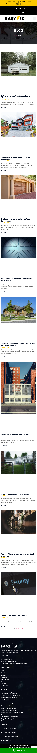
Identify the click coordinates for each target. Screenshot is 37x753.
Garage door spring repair (9, 708)
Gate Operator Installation (9, 697)
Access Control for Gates (9, 693)
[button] (34, 18)
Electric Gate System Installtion (11, 695)
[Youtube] (23, 8)
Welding (3, 721)
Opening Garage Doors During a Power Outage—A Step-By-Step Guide (18, 344)
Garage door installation (8, 704)
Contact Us (4, 686)
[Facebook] (12, 8)
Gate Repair (4, 699)
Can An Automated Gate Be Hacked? (14, 616)
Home (16, 35)
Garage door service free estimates (12, 712)
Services (3, 675)
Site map (4, 684)
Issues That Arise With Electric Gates (15, 434)
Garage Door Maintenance (9, 710)
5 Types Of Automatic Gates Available (15, 494)
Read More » (4, 107)
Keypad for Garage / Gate (9, 719)
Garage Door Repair (7, 706)
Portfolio (4, 677)
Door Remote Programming (9, 717)
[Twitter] (16, 8)
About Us (4, 673)
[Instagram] (20, 8)
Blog (2, 681)
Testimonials (5, 679)
